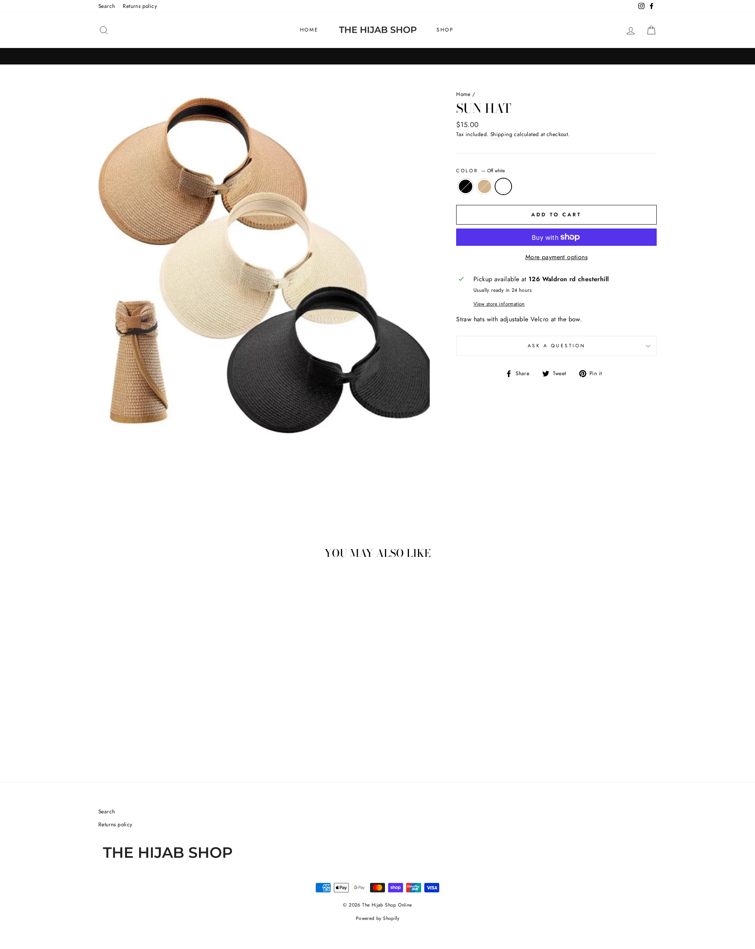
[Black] (140, 735)
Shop (444, 29)
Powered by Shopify (377, 918)
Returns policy (140, 6)
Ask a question (556, 345)
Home (309, 29)
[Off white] (161, 735)
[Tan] (151, 735)
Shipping (501, 134)
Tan (484, 186)
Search (106, 6)
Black (465, 186)
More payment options (556, 257)
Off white (503, 186)
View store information (499, 304)
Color (480, 170)
